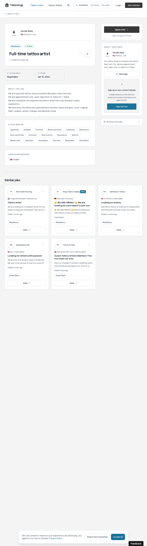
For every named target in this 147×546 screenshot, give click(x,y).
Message (123, 74)
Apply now (120, 29)
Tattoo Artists (55, 5)
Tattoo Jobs (36, 5)
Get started (134, 5)
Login (118, 5)
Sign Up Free (121, 106)
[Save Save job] (80, 54)
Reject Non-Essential (97, 536)
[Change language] (68, 5)
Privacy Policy (55, 538)
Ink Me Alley (118, 52)
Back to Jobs (13, 13)
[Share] (87, 54)
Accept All (118, 536)
